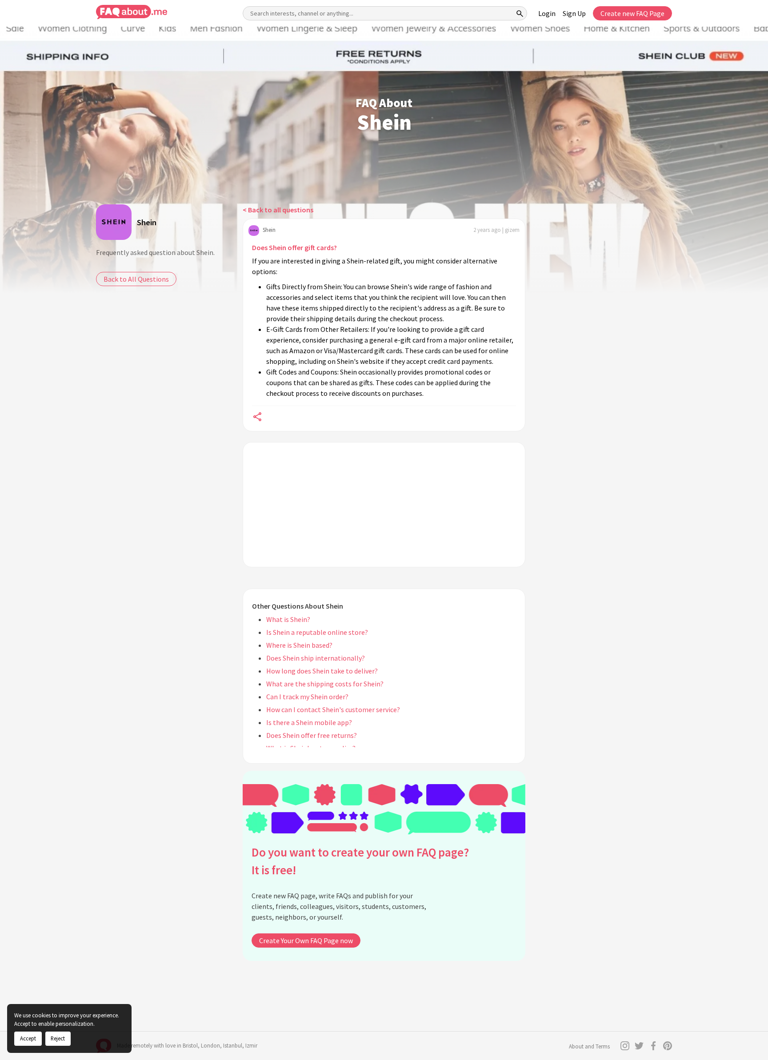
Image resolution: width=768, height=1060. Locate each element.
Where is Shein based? (299, 645)
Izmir (251, 1045)
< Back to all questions (278, 209)
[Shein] (114, 222)
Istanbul (232, 1045)
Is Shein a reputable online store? (317, 632)
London (210, 1045)
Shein (146, 222)
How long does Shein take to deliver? (322, 670)
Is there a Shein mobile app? (309, 722)
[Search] (520, 13)
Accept (28, 1038)
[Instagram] (624, 1045)
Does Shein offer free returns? (311, 735)
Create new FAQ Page (632, 13)
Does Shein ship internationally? (315, 658)
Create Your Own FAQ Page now (306, 940)
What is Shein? (288, 619)
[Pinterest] (667, 1045)
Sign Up (574, 13)
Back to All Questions (136, 279)
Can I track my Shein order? (307, 696)
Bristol (190, 1045)
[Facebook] (653, 1045)
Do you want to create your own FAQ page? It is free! (360, 861)
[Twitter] (639, 1045)
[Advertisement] (384, 504)
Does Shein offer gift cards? (294, 247)
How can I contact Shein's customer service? (333, 709)
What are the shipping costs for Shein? (325, 683)
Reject (58, 1038)
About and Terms (589, 1046)
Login (547, 13)
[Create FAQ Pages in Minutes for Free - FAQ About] (131, 12)
